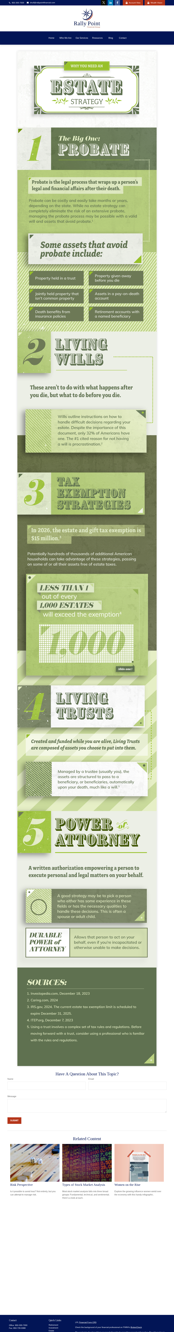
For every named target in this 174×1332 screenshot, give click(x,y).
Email (91, 1079)
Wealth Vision (156, 3)
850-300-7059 (18, 3)
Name (10, 1079)
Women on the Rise (127, 1184)
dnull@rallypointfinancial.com (42, 2)
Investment (53, 1328)
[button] (51, 38)
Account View (134, 3)
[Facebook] (117, 2)
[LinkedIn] (110, 2)
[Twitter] (103, 2)
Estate (51, 1331)
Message (11, 1096)
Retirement (53, 1325)
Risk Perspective (21, 1184)
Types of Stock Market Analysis (83, 1184)
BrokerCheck (136, 1327)
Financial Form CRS (87, 1322)
